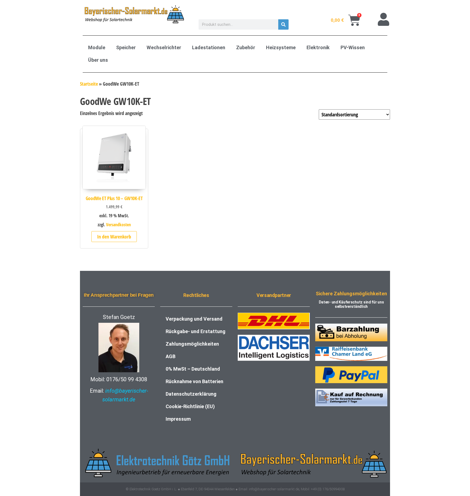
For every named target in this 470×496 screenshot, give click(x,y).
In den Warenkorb (114, 236)
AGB (170, 356)
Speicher (126, 47)
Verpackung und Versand (194, 319)
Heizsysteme (281, 47)
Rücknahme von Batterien (194, 381)
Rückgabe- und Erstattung (195, 331)
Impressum (178, 419)
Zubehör (245, 47)
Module (96, 47)
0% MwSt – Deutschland (193, 369)
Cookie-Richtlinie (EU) (190, 406)
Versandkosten (118, 225)
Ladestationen (208, 47)
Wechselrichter (164, 47)
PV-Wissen (353, 47)
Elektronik (318, 47)
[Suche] (283, 24)
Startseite (89, 83)
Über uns (98, 60)
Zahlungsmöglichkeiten (192, 344)
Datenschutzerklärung (191, 394)
